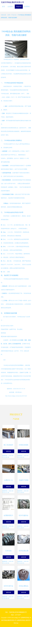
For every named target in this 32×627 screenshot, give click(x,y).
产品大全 (19, 6)
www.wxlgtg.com (15, 617)
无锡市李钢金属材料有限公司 (12, 2)
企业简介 (10, 6)
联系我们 (27, 6)
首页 (3, 6)
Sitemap (16, 623)
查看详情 (8, 451)
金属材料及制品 (25, 617)
